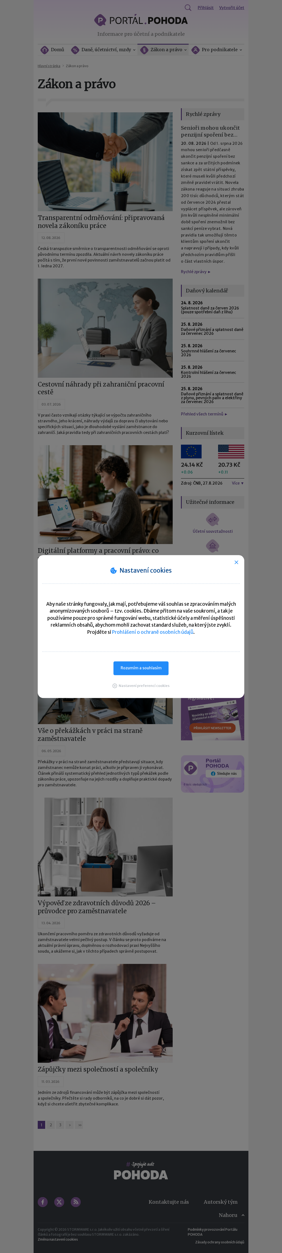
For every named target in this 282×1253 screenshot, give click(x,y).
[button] (141, 685)
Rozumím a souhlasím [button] (141, 667)
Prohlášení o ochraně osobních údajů (152, 632)
